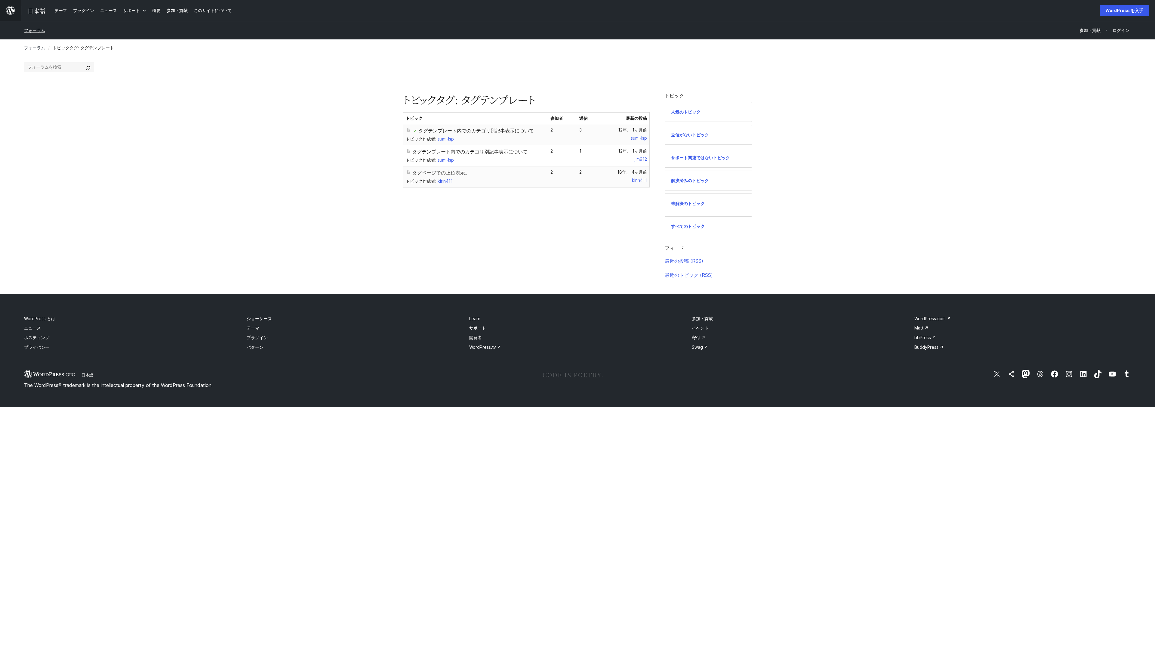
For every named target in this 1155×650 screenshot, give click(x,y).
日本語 (87, 375)
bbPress (925, 337)
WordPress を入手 (1124, 10)
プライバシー (36, 347)
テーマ (253, 327)
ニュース (32, 327)
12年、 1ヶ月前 (632, 129)
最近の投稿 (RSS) (684, 261)
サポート (477, 327)
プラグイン (257, 337)
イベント (700, 327)
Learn (474, 318)
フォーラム (34, 30)
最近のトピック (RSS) (689, 275)
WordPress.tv (485, 347)
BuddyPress (929, 347)
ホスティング (36, 337)
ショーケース (259, 318)
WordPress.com (932, 318)
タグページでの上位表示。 (441, 173)
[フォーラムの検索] (88, 67)
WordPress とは (39, 318)
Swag (700, 347)
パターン (255, 347)
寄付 (698, 337)
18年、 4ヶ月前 (632, 172)
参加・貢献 (702, 318)
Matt (921, 327)
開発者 (475, 337)
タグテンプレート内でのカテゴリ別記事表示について (476, 131)
